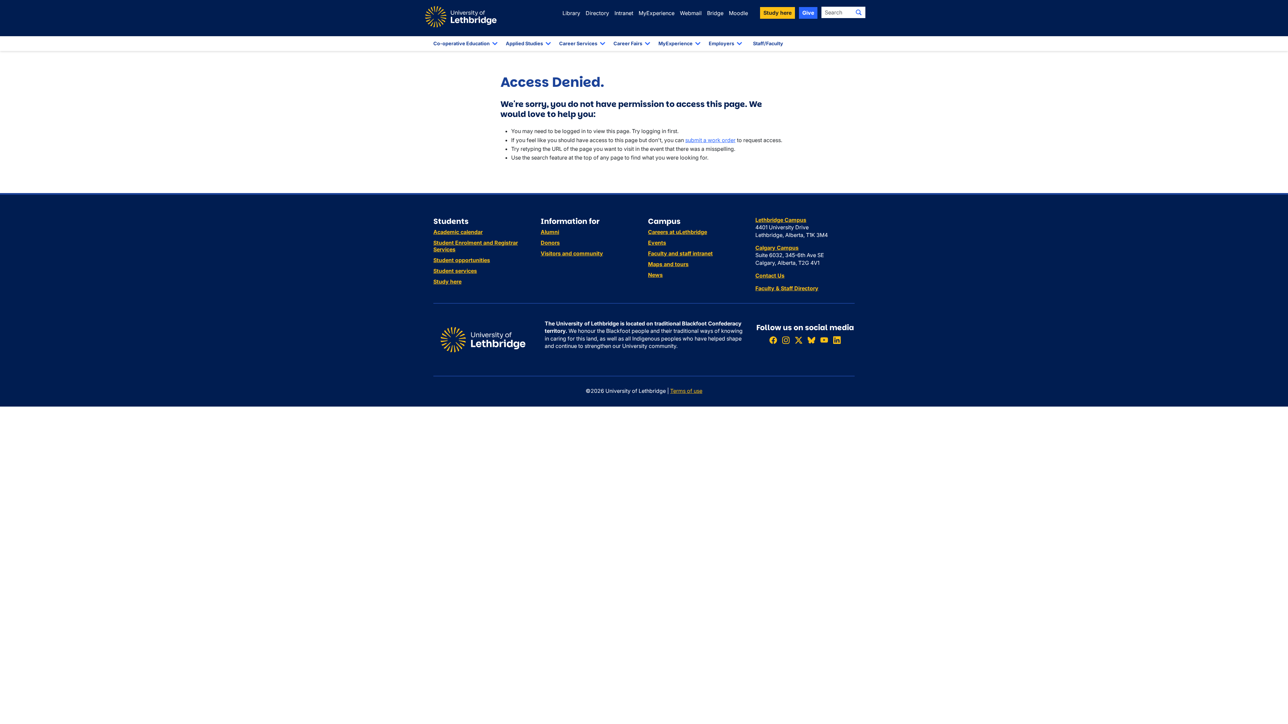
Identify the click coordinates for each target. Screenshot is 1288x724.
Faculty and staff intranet (680, 253)
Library (571, 13)
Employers (721, 43)
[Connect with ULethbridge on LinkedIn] (836, 340)
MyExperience (657, 13)
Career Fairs (627, 43)
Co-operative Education (461, 43)
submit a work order (710, 140)
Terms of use (686, 390)
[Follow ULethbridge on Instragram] (786, 340)
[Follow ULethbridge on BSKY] (811, 340)
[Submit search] (858, 12)
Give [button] (808, 12)
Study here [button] (777, 12)
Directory (597, 13)
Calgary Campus (777, 247)
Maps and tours (668, 264)
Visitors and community (572, 253)
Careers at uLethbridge (677, 232)
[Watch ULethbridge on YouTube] (824, 340)
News (655, 275)
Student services (455, 270)
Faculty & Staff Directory (786, 288)
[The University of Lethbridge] (483, 339)
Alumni (550, 232)
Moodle (738, 13)
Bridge (715, 13)
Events (657, 242)
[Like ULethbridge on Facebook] (773, 340)
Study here (447, 281)
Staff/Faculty (768, 43)
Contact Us (770, 275)
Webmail (691, 13)
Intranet (623, 13)
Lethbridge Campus (780, 220)
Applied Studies (524, 43)
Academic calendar (458, 232)
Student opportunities (461, 260)
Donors (550, 242)
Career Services (578, 43)
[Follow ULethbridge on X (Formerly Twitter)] (798, 340)
